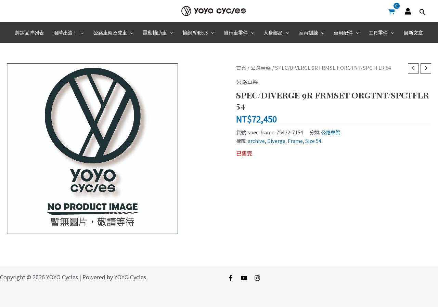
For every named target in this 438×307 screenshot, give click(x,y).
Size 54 (313, 140)
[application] (80, 32)
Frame (295, 140)
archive (256, 140)
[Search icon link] (422, 12)
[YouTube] (244, 278)
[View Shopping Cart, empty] (391, 11)
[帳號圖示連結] (407, 11)
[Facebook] (231, 278)
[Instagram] (257, 278)
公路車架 (260, 67)
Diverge (276, 140)
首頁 (241, 67)
